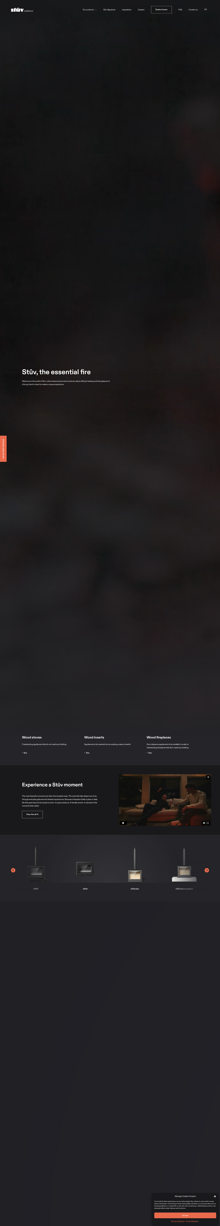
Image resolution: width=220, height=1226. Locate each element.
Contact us (193, 10)
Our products (88, 10)
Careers (141, 10)
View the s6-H (32, 814)
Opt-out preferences (178, 1221)
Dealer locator (161, 9)
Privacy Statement (192, 1221)
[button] (215, 1196)
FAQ (180, 10)
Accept (185, 1215)
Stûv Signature (109, 10)
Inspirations (126, 10)
